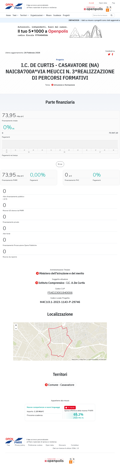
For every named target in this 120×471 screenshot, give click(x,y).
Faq (113, 3)
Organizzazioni (36, 15)
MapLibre (75, 359)
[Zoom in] (16, 325)
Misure (48, 15)
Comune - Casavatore (61, 385)
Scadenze (57, 15)
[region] (60, 341)
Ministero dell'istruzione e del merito (61, 273)
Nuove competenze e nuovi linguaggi (43, 407)
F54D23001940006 (60, 293)
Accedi (91, 3)
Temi (14, 15)
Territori (23, 15)
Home (8, 15)
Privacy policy (20, 445)
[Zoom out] (16, 328)
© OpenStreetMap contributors (96, 359)
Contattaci (75, 445)
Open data (103, 3)
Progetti (66, 15)
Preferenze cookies (35, 445)
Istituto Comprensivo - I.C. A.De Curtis (62, 283)
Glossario (62, 445)
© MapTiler (82, 359)
